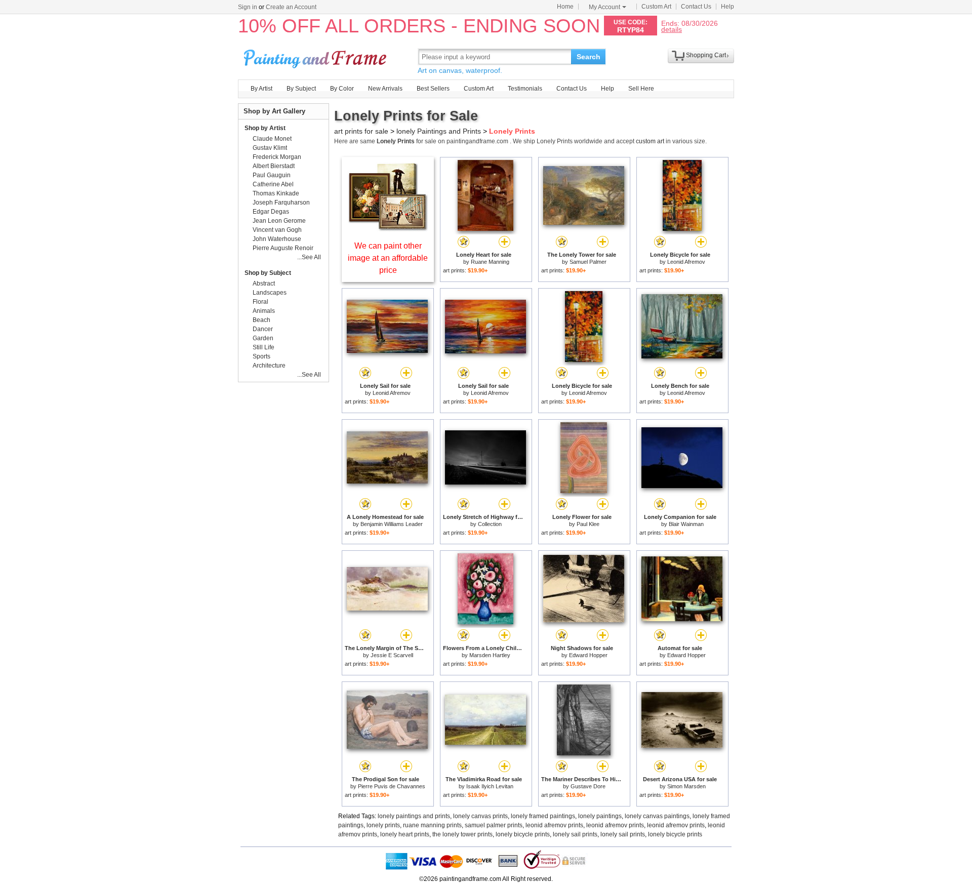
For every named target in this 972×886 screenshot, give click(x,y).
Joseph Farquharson (281, 202)
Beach (261, 320)
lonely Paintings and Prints (438, 131)
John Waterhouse (277, 239)
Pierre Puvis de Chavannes (391, 786)
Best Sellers (433, 88)
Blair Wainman (686, 524)
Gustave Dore (588, 786)
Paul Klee (588, 524)
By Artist (261, 88)
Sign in (247, 7)
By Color (342, 88)
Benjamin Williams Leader (391, 524)
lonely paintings (600, 816)
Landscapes (270, 292)
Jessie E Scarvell (392, 655)
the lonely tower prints (462, 834)
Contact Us (696, 6)
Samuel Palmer (588, 262)
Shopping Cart (706, 55)
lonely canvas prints (480, 816)
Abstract (264, 283)
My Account (604, 7)
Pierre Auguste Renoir (283, 248)
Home (565, 6)
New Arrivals (385, 88)
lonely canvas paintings (657, 816)
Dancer (263, 329)
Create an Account (291, 7)
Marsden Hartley (489, 655)
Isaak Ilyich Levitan (489, 786)
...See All (309, 257)
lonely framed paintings (543, 816)
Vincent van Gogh (277, 229)
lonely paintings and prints (414, 816)
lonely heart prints (404, 834)
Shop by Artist (265, 128)
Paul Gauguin (272, 175)
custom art (650, 141)
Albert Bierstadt (274, 166)
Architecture (269, 365)
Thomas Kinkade (276, 193)
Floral (260, 301)
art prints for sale (361, 131)
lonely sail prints (575, 834)
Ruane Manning (490, 262)
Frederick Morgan (277, 156)
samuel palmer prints (493, 825)
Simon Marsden (686, 786)
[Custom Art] (387, 228)
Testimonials (525, 88)
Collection (490, 524)
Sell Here (641, 88)
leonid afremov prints (554, 825)
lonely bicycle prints (523, 834)
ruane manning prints (432, 825)
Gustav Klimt (270, 147)
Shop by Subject (268, 272)
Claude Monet (272, 138)
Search (588, 57)
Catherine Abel (273, 184)
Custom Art (656, 6)
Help (727, 6)
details (671, 29)
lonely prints (383, 825)
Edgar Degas (271, 211)
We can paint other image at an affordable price (388, 257)
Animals (264, 310)
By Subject (301, 88)
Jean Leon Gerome (279, 220)
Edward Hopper (588, 655)
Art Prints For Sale (316, 56)
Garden (263, 338)
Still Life (263, 347)
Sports (261, 356)
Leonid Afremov (686, 262)
